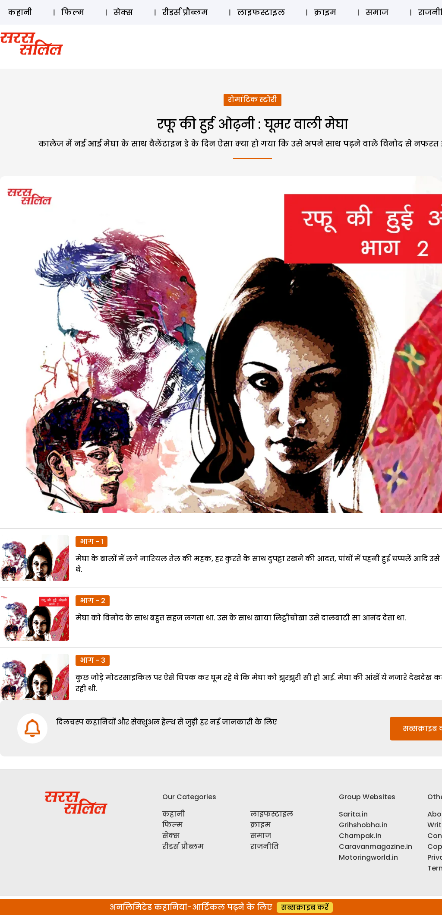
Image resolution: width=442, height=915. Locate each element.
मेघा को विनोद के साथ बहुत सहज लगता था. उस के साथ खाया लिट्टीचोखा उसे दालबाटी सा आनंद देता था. (241, 618)
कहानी (20, 12)
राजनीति (264, 846)
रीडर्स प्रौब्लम (185, 12)
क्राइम (325, 12)
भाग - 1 (91, 541)
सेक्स (123, 12)
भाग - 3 (92, 660)
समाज (377, 12)
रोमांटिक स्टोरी (252, 100)
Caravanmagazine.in (375, 846)
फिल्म (72, 12)
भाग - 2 (92, 601)
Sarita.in (353, 814)
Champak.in (360, 836)
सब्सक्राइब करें (304, 907)
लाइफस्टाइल (261, 12)
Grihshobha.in (363, 825)
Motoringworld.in (368, 857)
